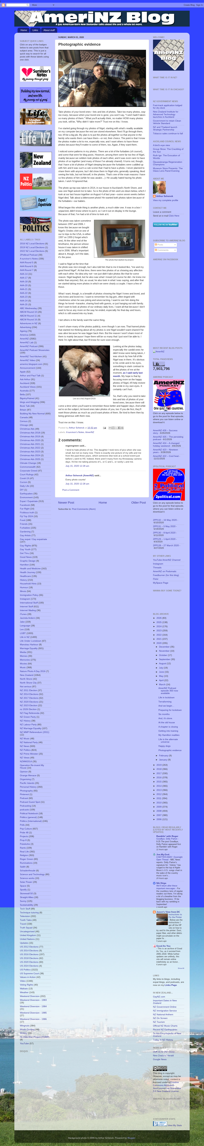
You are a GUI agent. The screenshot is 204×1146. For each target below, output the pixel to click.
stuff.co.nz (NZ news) (164, 1052)
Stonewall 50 (26, 893)
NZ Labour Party (28, 724)
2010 (159, 802)
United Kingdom (28, 935)
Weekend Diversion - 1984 (33, 1006)
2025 (159, 622)
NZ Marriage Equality (30, 728)
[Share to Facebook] (119, 427)
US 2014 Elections (29, 950)
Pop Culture (26, 829)
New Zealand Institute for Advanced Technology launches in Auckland (165, 114)
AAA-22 (24, 293)
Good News (26, 557)
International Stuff (29, 603)
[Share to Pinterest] (122, 427)
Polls (22, 825)
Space (23, 886)
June (162, 672)
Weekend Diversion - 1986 (33, 1019)
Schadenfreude (27, 870)
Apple (23, 372)
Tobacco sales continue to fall (168, 133)
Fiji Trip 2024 (26, 516)
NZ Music (24, 738)
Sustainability (26, 905)
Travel (23, 924)
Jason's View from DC (168, 912)
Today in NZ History (163, 1040)
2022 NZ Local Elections (32, 251)
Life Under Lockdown (30, 641)
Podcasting (25, 806)
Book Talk (25, 406)
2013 (159, 790)
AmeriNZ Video (27, 360)
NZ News (24, 746)
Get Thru (24, 553)
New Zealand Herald (163, 1055)
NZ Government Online (164, 1007)
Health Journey (27, 572)
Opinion (24, 771)
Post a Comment (70, 490)
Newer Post (66, 502)
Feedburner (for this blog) (166, 575)
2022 (159, 635)
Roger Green (26, 859)
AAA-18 (24, 281)
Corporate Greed (28, 471)
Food (22, 520)
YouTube (24, 1043)
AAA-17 (24, 278)
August (163, 663)
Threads (157, 567)
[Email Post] (104, 428)
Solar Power (26, 882)
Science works (27, 878)
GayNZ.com (159, 997)
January (163, 760)
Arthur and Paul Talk (30, 375)
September (165, 659)
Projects (24, 836)
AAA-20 (24, 285)
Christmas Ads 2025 (30, 459)
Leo (22, 629)
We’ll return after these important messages (166, 887)
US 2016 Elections (29, 954)
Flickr (155, 579)
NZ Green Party (28, 717)
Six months (164, 714)
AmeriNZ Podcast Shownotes (34, 350)
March (162, 684)
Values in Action (28, 977)
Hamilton (24, 565)
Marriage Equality (29, 648)
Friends (24, 524)
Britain (23, 410)
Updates (24, 943)
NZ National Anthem (163, 1014)
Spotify (23, 889)
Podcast (24, 798)
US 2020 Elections (29, 962)
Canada (24, 417)
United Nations (27, 939)
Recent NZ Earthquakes (165, 1029)
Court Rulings (27, 474)
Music (23, 667)
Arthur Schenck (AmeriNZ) (80, 475)
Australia (24, 391)
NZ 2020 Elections (29, 702)
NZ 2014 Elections (29, 694)
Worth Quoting (27, 1029)
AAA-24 (24, 301)
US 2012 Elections (29, 947)
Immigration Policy (29, 595)
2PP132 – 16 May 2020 (165, 520)
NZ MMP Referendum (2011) (34, 732)
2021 (159, 639)
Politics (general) (28, 817)
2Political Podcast (29, 255)
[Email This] (110, 427)
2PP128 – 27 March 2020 (166, 545)
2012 (159, 794)
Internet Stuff (26, 606)
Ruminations (26, 863)
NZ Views (24, 757)
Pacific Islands (27, 783)
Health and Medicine (30, 568)
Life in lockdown (166, 697)
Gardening (25, 531)
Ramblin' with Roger (167, 836)
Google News (160, 1059)
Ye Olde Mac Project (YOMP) (34, 1037)
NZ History (25, 721)
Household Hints (28, 583)
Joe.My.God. (163, 854)
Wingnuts (24, 1025)
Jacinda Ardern (27, 618)
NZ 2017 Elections (29, 698)
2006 (159, 819)
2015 (159, 781)
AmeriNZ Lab (26, 342)
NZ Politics (25, 750)
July (161, 668)
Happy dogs (164, 746)
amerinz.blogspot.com (31, 364)
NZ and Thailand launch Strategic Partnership (165, 128)
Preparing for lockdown (170, 710)
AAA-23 (24, 297)
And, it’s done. (165, 718)
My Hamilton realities (168, 735)
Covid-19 (24, 478)
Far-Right (24, 509)
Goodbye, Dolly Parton (167, 839)
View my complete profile (165, 200)
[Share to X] (116, 427)
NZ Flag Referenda (29, 713)
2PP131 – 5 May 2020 (164, 526)
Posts (160, 245)
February (164, 755)
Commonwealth (28, 467)
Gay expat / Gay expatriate (33, 539)
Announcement (27, 368)
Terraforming (164, 701)
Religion (24, 855)
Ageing (23, 331)
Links (35, 30)
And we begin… (166, 706)
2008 (159, 811)
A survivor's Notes (75, 432)
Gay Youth (25, 549)
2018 (159, 769)
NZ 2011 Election (28, 690)
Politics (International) (31, 821)
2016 (159, 777)
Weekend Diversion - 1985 (33, 1013)
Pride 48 (24, 832)
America (24, 335)
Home (24, 30)
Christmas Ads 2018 (30, 433)
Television (25, 916)
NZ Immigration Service (165, 1011)
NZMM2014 (26, 761)
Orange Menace (28, 775)
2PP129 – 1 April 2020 (164, 539)
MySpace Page (160, 583)
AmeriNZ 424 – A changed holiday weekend (166, 444)
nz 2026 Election (28, 709)
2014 (159, 786)
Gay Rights (25, 545)
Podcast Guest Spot (30, 802)
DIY (22, 490)
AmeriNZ (89, 432)
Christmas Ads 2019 (30, 436)
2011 (159, 798)
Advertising (25, 327)
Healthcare (25, 576)
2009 (159, 807)
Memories (25, 660)
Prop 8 (23, 840)
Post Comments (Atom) (84, 509)
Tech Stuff (25, 909)
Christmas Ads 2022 (30, 448)
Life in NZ (25, 637)
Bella (22, 394)
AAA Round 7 (26, 270)
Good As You (163, 946)
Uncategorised (27, 931)
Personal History (28, 787)
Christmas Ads (27, 429)
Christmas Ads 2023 (30, 451)
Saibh (23, 867)
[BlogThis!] (113, 427)
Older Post (138, 502)
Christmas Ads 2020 (30, 440)
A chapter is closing (168, 727)
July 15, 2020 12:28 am (77, 466)
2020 (159, 643)
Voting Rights (26, 985)
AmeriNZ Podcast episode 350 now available (168, 690)
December (164, 647)
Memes (23, 656)
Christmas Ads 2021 (30, 444)
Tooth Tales (26, 920)
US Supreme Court (29, 973)
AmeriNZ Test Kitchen (31, 356)
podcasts (24, 809)
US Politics (25, 969)
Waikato (24, 988)
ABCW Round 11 (28, 316)
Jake (22, 622)
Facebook (25, 505)
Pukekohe (25, 844)
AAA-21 (24, 289)
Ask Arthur (25, 379)
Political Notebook (29, 813)
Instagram (25, 599)
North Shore (26, 679)
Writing (23, 1033)
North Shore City (28, 683)
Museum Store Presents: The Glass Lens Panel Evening (168, 169)
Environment (26, 497)
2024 (159, 626)
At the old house (166, 722)
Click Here (174, 216)
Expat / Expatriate (29, 501)
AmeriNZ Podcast (29, 346)
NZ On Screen (160, 1018)
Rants (23, 848)
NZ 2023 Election (28, 705)
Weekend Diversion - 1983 (33, 1000)
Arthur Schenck (164, 196)
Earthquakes (26, 493)
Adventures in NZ (28, 323)
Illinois (23, 591)
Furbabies (25, 528)
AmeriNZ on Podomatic (164, 571)
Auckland (24, 383)
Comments (162, 250)
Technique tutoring (29, 912)
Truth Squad (26, 928)
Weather (24, 992)
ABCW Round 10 (28, 312)
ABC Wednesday (28, 308)
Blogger (131, 1138)
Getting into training (168, 731)
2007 (159, 815)
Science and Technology (32, 874)
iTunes (23, 614)
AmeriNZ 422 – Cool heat (166, 456)
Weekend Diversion (30, 996)
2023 (159, 630)
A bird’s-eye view (161, 145)
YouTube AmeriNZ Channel (166, 560)
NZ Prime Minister (29, 754)
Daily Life (24, 486)
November (164, 651)
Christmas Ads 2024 (30, 455)
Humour (24, 587)
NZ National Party (29, 742)
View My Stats (175, 1125)
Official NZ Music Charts (165, 1026)
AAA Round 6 (26, 266)
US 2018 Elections (29, 958)
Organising (25, 779)
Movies (23, 663)
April (161, 680)
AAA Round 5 (26, 262)
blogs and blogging (29, 402)
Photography (26, 791)
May (161, 676)
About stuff (49, 30)
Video (23, 981)
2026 (159, 618)
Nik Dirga (161, 883)
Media (23, 652)
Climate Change (28, 463)
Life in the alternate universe (168, 740)
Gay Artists (25, 535)
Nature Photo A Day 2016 (32, 671)
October (163, 655)
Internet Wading (28, 610)
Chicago (24, 425)
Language (25, 625)
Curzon (23, 482)
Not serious (25, 686)
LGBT (23, 633)
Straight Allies (26, 897)
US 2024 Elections (29, 966)
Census (24, 421)
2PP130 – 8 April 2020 (164, 533)
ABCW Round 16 (28, 319)
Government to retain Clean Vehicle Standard (167, 122)
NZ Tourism (159, 1022)
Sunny (23, 901)
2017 (159, 773)
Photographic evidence (170, 750)
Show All (181, 968)
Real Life (24, 851)
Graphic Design (28, 561)
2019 (159, 765)
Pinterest (24, 794)
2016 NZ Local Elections (32, 243)
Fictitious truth (27, 512)
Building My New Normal (32, 413)
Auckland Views (28, 387)
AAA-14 (24, 274)
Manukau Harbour (29, 644)
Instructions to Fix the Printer (175, 915)
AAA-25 (24, 304)
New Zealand (26, 675)
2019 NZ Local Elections (32, 247)
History (23, 580)
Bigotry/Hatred (27, 398)
